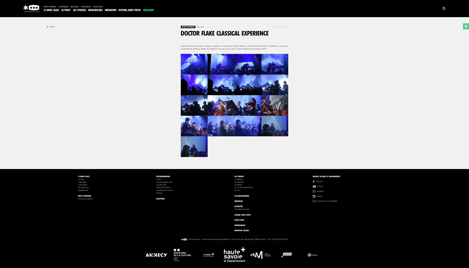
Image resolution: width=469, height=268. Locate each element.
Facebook (319, 182)
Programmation (163, 176)
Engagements (83, 190)
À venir (158, 179)
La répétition (238, 179)
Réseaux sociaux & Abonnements (326, 176)
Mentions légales (241, 230)
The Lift (236, 190)
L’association (82, 185)
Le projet (81, 179)
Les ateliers (238, 185)
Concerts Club (161, 185)
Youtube (320, 186)
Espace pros (98, 7)
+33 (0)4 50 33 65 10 (279, 239)
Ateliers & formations (163, 188)
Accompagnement (241, 196)
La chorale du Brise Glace (243, 188)
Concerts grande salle (164, 182)
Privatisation (239, 225)
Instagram (320, 191)
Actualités (238, 206)
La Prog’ (66, 10)
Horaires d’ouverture (85, 199)
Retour (52, 27)
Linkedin (319, 196)
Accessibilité (63, 7)
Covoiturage (86, 7)
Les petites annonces (241, 209)
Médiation (110, 10)
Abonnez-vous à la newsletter (327, 201)
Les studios (79, 10)
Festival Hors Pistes (130, 10)
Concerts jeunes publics (164, 190)
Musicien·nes (95, 10)
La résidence (238, 182)
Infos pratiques (50, 7)
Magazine (148, 10)
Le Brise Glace (51, 10)
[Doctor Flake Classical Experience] (194, 64)
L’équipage (82, 182)
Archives (159, 193)
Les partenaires (83, 188)
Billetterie (75, 7)
